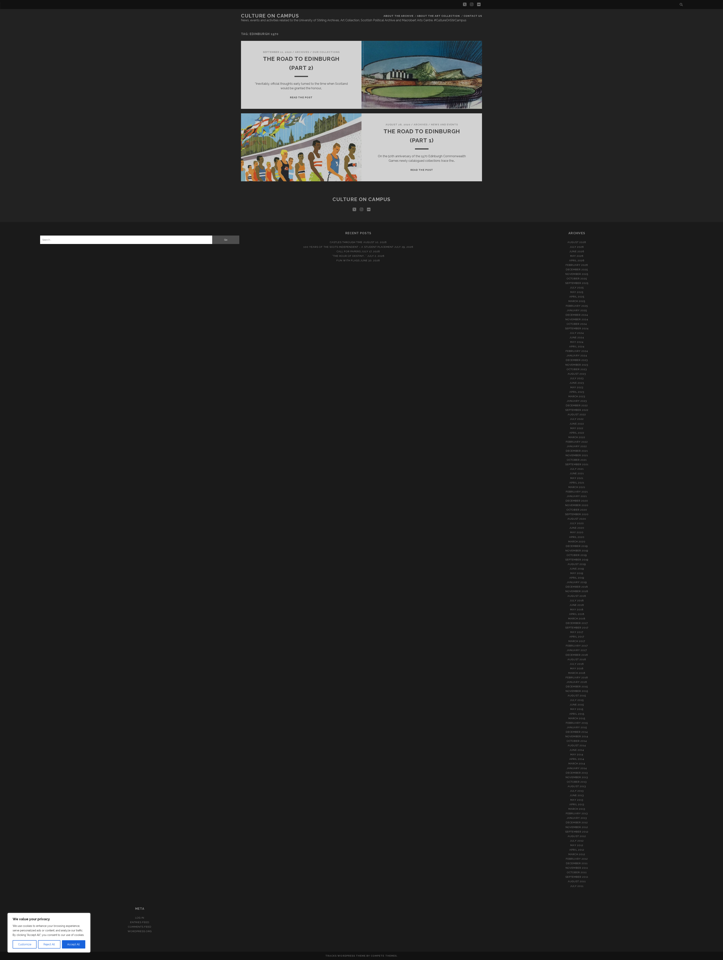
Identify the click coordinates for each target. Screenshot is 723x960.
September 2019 (577, 559)
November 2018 (576, 591)
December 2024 (577, 314)
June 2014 (577, 750)
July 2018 (577, 600)
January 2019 (577, 582)
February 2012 (577, 858)
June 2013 (577, 795)
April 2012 (576, 849)
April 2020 (576, 537)
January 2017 (577, 650)
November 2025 (576, 274)
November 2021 (577, 455)
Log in (139, 917)
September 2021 (576, 464)
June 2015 (577, 704)
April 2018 (576, 614)
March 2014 (576, 763)
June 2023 (577, 382)
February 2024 (577, 351)
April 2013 (576, 804)
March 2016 (576, 673)
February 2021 (577, 491)
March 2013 (576, 808)
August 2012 (577, 836)
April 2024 (576, 346)
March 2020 (576, 541)
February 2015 (577, 722)
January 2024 (577, 355)
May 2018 (576, 609)
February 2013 (577, 813)
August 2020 (576, 518)
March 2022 (576, 437)
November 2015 (577, 691)
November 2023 (576, 364)
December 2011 (577, 863)
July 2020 (577, 523)
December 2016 (577, 654)
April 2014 (576, 759)
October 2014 (577, 741)
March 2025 (576, 301)
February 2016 (577, 677)
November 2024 (576, 319)
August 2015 (577, 695)
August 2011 (577, 881)
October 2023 (577, 369)
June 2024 (577, 337)
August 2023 (577, 373)
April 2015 (576, 713)
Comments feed (139, 926)
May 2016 (576, 668)
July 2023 (577, 378)
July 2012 (576, 840)
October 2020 (577, 509)
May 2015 (576, 709)
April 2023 (576, 391)
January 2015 (577, 727)
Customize (24, 944)
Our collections (326, 52)
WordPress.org (140, 931)
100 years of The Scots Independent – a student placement (348, 247)
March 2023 (576, 396)
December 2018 (577, 586)
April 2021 (576, 482)
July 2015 (576, 700)
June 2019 (577, 568)
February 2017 (577, 645)
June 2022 (577, 423)
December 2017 (577, 623)
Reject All (49, 944)
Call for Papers (349, 251)
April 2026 (576, 260)
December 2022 (577, 405)
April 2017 (576, 636)
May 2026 (576, 256)
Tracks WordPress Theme (345, 955)
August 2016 (576, 659)
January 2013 (577, 818)
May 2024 (576, 342)
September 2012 (576, 831)
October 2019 (577, 555)
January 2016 (577, 682)
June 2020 (576, 527)
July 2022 (577, 419)
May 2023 (576, 387)
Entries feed (139, 922)
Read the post (301, 97)
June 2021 (577, 473)
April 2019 (576, 577)
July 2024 (577, 333)
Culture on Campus (270, 16)
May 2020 (576, 532)
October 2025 (577, 278)
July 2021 (576, 468)
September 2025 (577, 283)
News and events (444, 124)
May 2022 (576, 428)
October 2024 (577, 324)
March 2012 (576, 854)
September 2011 (576, 876)
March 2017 (576, 641)
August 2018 (576, 596)
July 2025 (577, 287)
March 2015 (576, 718)
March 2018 (576, 618)
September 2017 (576, 627)
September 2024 (577, 328)
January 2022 (577, 446)
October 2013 (577, 781)
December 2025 (577, 269)
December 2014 (577, 731)
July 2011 (576, 886)
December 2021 (577, 450)
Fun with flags (348, 260)
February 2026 (577, 265)
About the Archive (398, 15)
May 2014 (576, 754)
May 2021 (576, 478)
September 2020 (577, 514)
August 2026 (576, 242)
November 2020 (576, 505)
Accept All (73, 944)
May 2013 (576, 799)
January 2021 (577, 496)
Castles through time (346, 242)
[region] (49, 932)
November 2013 (577, 777)
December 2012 (577, 822)
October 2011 (577, 872)
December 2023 (577, 360)
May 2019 (576, 573)
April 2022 (576, 432)
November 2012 (577, 827)
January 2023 (577, 401)
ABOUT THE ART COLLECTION (438, 15)
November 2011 (577, 867)
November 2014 (576, 736)
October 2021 (577, 459)
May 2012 (576, 845)
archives (302, 52)
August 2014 (577, 745)
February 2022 (577, 441)
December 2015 (577, 686)
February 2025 (577, 305)
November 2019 (576, 550)
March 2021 (576, 487)
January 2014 (577, 768)
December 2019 (577, 546)
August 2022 (577, 414)
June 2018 (577, 605)
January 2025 (577, 310)
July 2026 (577, 247)
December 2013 (577, 772)
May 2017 (576, 632)
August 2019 (577, 564)
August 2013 (577, 786)
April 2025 (576, 296)
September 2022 (577, 410)
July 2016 (577, 664)
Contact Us (473, 15)
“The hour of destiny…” (349, 256)
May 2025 (576, 292)
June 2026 (576, 251)
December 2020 (577, 500)
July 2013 (576, 790)
